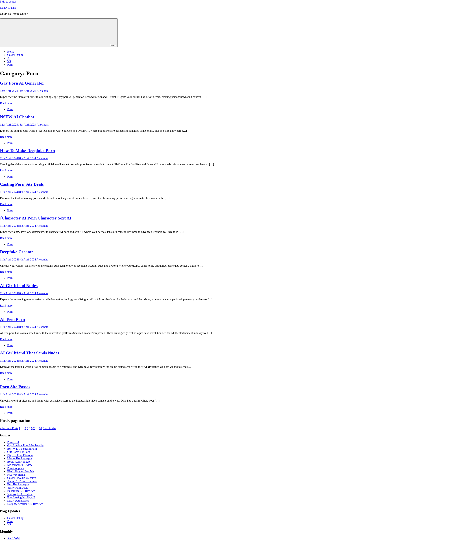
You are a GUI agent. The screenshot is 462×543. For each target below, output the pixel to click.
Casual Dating (15, 54)
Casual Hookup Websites (21, 477)
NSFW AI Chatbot (17, 117)
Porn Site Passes (15, 386)
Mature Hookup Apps (19, 458)
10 (40, 428)
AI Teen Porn (12, 319)
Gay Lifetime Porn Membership (25, 445)
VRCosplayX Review (19, 494)
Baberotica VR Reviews (21, 490)
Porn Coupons (15, 468)
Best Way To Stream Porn (22, 448)
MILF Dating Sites (18, 500)
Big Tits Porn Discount (20, 455)
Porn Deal (13, 442)
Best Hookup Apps (18, 484)
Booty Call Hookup (18, 461)
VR (9, 61)
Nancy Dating (8, 7)
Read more (6, 103)
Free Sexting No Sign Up (21, 497)
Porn (10, 64)
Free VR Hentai (16, 474)
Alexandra (43, 90)
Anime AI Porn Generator (22, 481)
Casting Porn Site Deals (22, 184)
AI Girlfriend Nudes (19, 285)
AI (8, 58)
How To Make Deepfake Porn (27, 150)
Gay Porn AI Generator (22, 83)
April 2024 (13, 538)
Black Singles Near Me (20, 471)
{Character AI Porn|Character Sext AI (35, 218)
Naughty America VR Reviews (25, 503)
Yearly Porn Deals (17, 487)
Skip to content (8, 1)
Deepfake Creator (16, 251)
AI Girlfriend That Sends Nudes (29, 353)
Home (10, 51)
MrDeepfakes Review (19, 464)
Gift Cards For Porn (18, 451)
